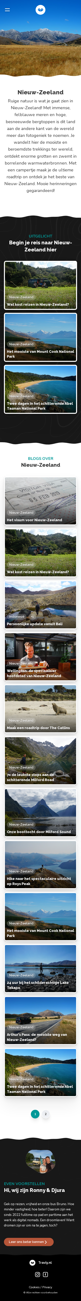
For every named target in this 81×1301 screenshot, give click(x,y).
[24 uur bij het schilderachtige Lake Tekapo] (40, 968)
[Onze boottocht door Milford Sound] (40, 812)
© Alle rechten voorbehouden (40, 1292)
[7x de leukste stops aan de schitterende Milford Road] (40, 760)
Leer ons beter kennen (26, 1242)
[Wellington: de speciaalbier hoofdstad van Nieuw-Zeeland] (40, 656)
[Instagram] (36, 1275)
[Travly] (40, 10)
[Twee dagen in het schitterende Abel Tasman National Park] (40, 389)
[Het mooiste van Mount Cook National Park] (40, 337)
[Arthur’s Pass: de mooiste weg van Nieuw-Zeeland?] (40, 1020)
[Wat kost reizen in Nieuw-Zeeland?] (40, 285)
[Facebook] (44, 1275)
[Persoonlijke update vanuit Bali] (40, 604)
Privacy (47, 1287)
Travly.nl (45, 1263)
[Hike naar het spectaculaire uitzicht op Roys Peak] (40, 864)
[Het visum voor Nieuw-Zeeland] (40, 500)
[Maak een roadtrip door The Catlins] (40, 708)
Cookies (34, 1287)
